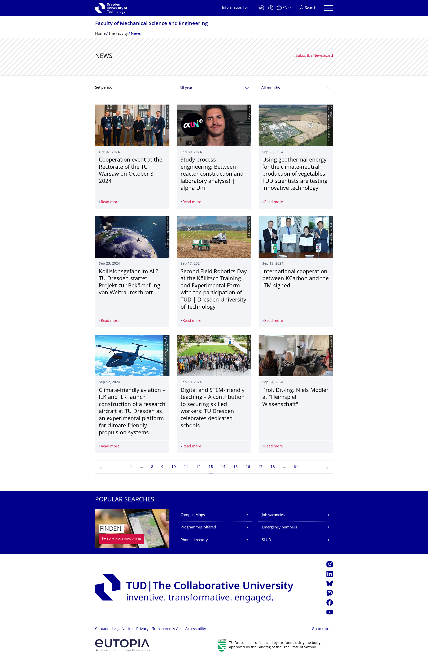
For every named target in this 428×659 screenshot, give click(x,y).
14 (223, 467)
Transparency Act (167, 629)
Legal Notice (122, 629)
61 (296, 467)
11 (186, 467)
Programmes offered (198, 527)
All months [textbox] (270, 88)
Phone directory (194, 540)
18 (272, 467)
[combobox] (214, 88)
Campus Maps (193, 515)
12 (198, 467)
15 (235, 467)
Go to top (320, 629)
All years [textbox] (187, 88)
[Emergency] (262, 8)
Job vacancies (273, 515)
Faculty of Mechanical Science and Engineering (151, 24)
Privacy (142, 629)
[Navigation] (328, 8)
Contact (101, 629)
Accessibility (195, 629)
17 (260, 467)
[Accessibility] (270, 8)
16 (248, 467)
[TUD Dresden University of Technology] (111, 7)
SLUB (266, 540)
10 (173, 467)
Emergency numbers (279, 527)
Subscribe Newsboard (314, 56)
